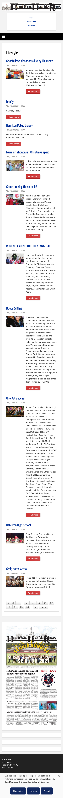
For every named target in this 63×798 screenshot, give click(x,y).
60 (40, 603)
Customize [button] (18, 791)
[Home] (31, 9)
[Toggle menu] (3, 35)
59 (34, 603)
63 (10, 607)
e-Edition (31, 26)
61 (46, 603)
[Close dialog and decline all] (59, 776)
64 (16, 607)
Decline (33, 791)
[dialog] (31, 785)
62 (52, 603)
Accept (47, 791)
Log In (31, 18)
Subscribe (31, 22)
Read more (34, 91)
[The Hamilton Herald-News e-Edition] (31, 727)
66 (28, 607)
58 (28, 603)
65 (22, 607)
